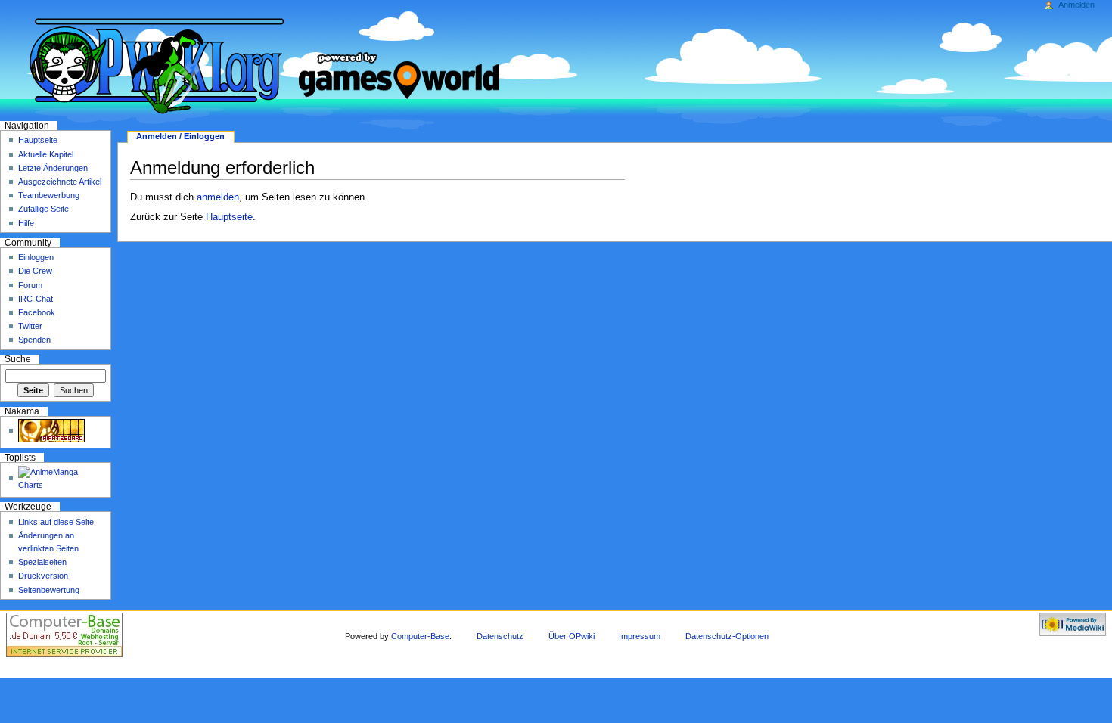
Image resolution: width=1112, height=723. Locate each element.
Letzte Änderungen (53, 167)
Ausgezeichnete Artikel (59, 181)
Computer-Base (420, 636)
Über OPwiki (571, 636)
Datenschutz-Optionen (727, 636)
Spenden (34, 339)
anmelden (218, 197)
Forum (30, 285)
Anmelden (1076, 4)
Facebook (36, 312)
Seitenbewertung (48, 589)
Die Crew (35, 270)
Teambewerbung (48, 195)
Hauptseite (229, 217)
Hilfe (26, 223)
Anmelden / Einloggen (180, 136)
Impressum (639, 636)
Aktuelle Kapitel (45, 154)
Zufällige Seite (43, 208)
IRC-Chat (35, 298)
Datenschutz (500, 636)
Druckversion (43, 575)
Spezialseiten (42, 561)
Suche (18, 359)
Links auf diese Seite (56, 521)
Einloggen (36, 257)
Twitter (30, 325)
